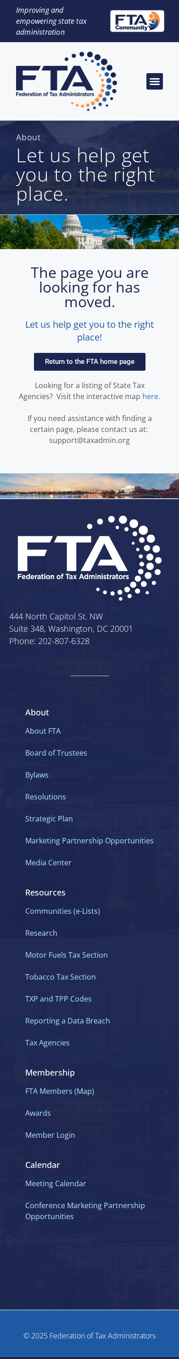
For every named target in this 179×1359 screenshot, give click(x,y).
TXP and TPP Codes (58, 999)
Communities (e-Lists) (62, 911)
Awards (38, 1113)
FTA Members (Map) (59, 1091)
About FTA (43, 731)
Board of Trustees (56, 753)
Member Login (50, 1135)
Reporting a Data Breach (67, 1021)
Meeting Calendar (55, 1183)
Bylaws (37, 775)
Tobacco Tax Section (60, 977)
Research (41, 933)
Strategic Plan (49, 819)
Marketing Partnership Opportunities (89, 841)
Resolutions (45, 797)
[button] (154, 81)
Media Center (48, 863)
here (150, 396)
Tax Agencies (47, 1043)
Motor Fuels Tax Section (66, 955)
